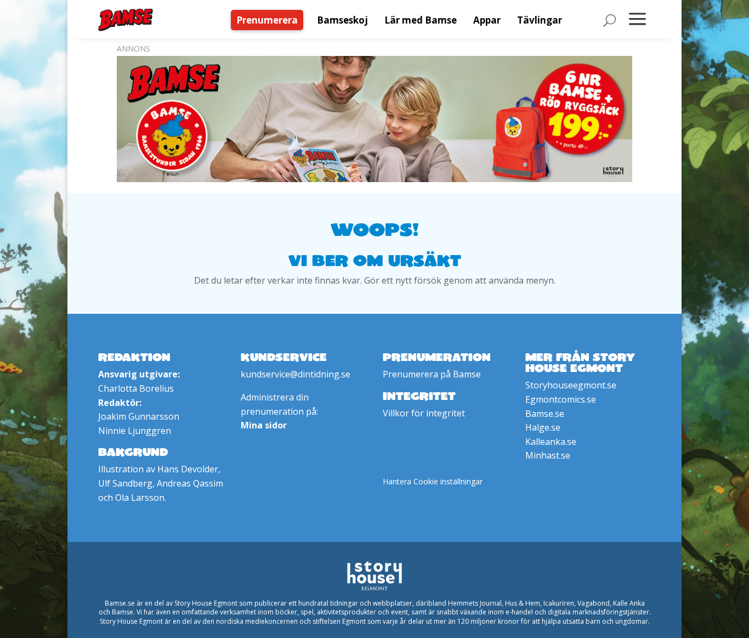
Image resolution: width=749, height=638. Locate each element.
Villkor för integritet (424, 413)
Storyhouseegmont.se (570, 385)
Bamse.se (544, 414)
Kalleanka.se (550, 442)
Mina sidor (264, 425)
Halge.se (542, 427)
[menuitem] (270, 20)
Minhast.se (547, 455)
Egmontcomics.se (560, 399)
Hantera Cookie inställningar (433, 481)
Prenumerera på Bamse (432, 374)
